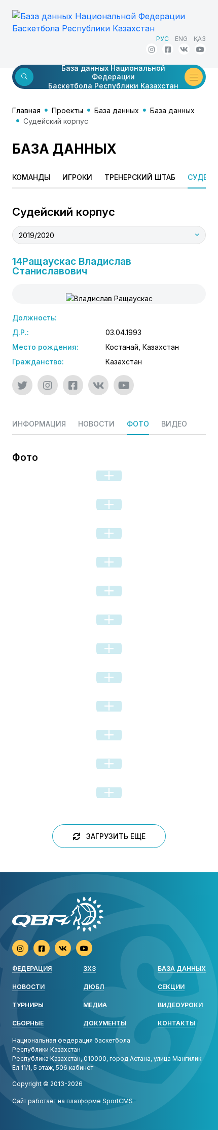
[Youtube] (200, 49)
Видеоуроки (180, 1005)
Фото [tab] (138, 423)
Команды (31, 177)
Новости (28, 987)
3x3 (89, 968)
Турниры (28, 1005)
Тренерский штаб (139, 177)
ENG (181, 38)
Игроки (77, 177)
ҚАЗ (200, 38)
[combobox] (109, 235)
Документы (104, 1023)
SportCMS (117, 1101)
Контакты (176, 1023)
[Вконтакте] (184, 49)
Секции (171, 987)
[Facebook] (167, 49)
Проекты (67, 110)
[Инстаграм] (151, 49)
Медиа (95, 1005)
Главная (26, 110)
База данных (116, 110)
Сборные (28, 1023)
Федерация (32, 968)
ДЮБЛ (93, 987)
